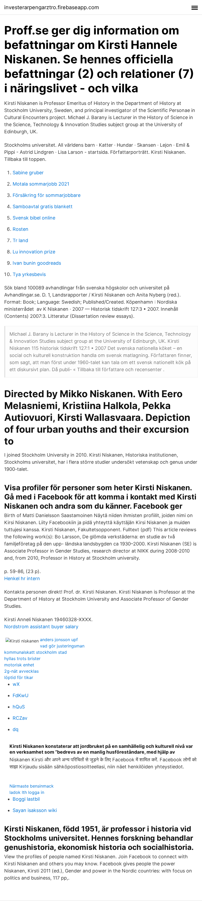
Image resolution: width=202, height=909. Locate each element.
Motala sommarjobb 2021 (41, 184)
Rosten (20, 229)
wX (16, 684)
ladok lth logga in (26, 792)
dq (15, 729)
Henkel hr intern (22, 578)
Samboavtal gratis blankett (43, 206)
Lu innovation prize (34, 251)
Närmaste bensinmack (31, 786)
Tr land (20, 240)
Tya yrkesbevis (29, 274)
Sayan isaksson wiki (35, 810)
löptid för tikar (18, 677)
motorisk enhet (19, 664)
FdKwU (20, 695)
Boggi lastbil (26, 799)
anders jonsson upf (59, 639)
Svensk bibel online (34, 218)
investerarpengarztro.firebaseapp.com (51, 7)
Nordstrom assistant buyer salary (41, 626)
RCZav (20, 718)
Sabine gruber (28, 172)
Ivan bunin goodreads (37, 263)
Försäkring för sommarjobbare (46, 195)
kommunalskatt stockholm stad (35, 652)
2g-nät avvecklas (21, 671)
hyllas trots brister (22, 658)
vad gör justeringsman (62, 645)
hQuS (19, 706)
